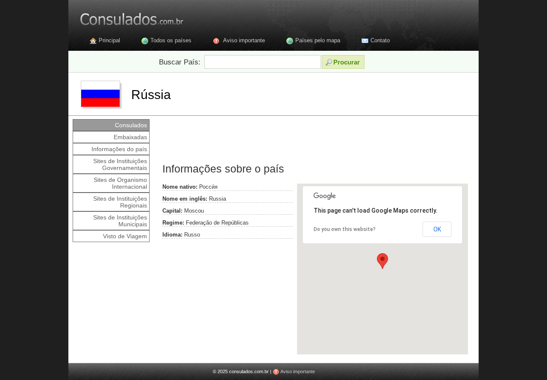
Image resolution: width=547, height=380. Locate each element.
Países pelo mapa (317, 40)
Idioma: (172, 234)
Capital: (172, 211)
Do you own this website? (345, 229)
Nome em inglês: (184, 199)
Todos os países (170, 40)
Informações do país (119, 149)
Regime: (173, 222)
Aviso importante (244, 40)
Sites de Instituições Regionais (120, 202)
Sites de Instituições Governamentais (120, 164)
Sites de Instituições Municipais (120, 221)
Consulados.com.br (126, 17)
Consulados (131, 125)
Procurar (346, 62)
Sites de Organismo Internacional (120, 183)
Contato (380, 40)
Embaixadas (130, 137)
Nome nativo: (179, 187)
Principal (109, 40)
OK (437, 229)
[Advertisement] (313, 138)
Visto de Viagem (125, 236)
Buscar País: (179, 62)
